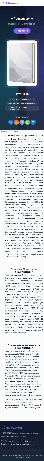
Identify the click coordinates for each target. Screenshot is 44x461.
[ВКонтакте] (10, 122)
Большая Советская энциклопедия (22, 103)
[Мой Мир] (33, 122)
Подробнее (22, 30)
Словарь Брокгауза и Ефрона (21, 99)
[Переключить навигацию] (40, 3)
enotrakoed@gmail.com (25, 441)
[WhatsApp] (27, 122)
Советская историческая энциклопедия (17, 108)
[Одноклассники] (16, 122)
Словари (25, 444)
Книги (18, 444)
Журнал (12, 444)
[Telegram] (22, 122)
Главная (4, 444)
